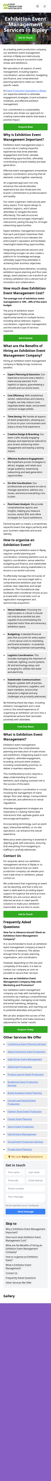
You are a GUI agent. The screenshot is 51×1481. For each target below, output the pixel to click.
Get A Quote (25, 338)
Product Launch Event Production (26, 1074)
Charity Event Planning (20, 1119)
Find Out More (25, 726)
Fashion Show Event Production (25, 1111)
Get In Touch (25, 37)
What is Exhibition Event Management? (18, 1266)
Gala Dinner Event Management (25, 1059)
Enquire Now (25, 126)
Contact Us (11, 1273)
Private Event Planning (20, 1149)
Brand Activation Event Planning (25, 1092)
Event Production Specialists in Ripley (26, 90)
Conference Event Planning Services (27, 1044)
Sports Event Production (21, 1126)
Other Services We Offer (19, 1282)
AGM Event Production (20, 1066)
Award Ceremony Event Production (26, 1051)
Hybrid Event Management (22, 1134)
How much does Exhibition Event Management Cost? (23, 1239)
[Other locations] (38, 6)
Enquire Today (26, 1029)
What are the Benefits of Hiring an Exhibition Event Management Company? (24, 1249)
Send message (26, 1211)
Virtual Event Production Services (25, 1141)
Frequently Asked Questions (21, 1277)
